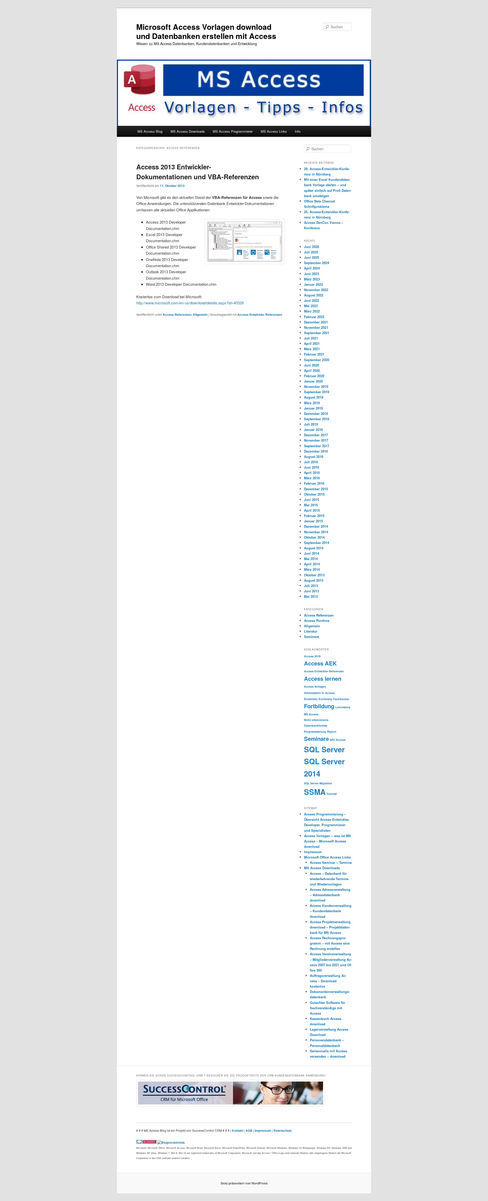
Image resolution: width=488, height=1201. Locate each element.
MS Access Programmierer (233, 131)
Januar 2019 (313, 408)
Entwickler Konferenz (318, 699)
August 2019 (313, 397)
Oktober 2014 (314, 537)
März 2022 (312, 311)
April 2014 (312, 564)
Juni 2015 (311, 499)
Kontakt (238, 1130)
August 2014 (313, 547)
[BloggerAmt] (171, 1142)
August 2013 (313, 580)
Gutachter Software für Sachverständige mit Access (327, 1008)
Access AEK (320, 663)
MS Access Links (274, 131)
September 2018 (316, 418)
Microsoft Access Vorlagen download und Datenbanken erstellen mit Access (206, 31)
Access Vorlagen (315, 686)
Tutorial (332, 794)
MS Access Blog (150, 131)
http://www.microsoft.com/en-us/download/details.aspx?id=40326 (190, 302)
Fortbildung (319, 706)
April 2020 (312, 370)
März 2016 (312, 477)
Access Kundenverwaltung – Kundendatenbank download (331, 911)
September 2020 (316, 359)
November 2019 (316, 386)
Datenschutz (282, 1130)
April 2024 (312, 268)
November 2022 (316, 289)
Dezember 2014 (316, 526)
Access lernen (322, 678)
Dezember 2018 (316, 413)
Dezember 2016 (316, 451)
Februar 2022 (314, 316)
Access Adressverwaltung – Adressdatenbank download (330, 895)
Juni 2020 (311, 365)
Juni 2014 (311, 553)
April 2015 (312, 510)
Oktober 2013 (314, 574)
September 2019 (316, 391)
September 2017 (316, 445)
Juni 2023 (311, 273)
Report (331, 731)
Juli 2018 (311, 424)
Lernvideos (342, 707)
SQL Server (324, 749)
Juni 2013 (311, 591)
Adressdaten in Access (319, 693)
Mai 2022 (311, 305)
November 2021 (316, 327)
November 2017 (316, 440)
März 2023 (312, 279)
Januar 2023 (313, 284)
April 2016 (312, 472)
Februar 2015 (314, 515)
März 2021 (312, 348)
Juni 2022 (311, 300)
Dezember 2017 (316, 434)
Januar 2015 (313, 520)
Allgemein (200, 314)
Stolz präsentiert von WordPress (244, 1183)
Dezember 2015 (316, 488)
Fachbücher (341, 699)
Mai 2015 (311, 504)
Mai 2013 (311, 596)
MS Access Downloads (188, 131)
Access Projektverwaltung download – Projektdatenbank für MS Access (330, 927)
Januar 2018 (313, 429)
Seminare (311, 636)
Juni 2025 (311, 257)
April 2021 (312, 343)
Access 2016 (312, 656)
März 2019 (312, 402)
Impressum (313, 851)
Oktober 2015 (314, 494)
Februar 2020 (314, 375)
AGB (249, 1130)
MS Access (311, 714)
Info (297, 131)
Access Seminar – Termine (331, 862)
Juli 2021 (311, 338)
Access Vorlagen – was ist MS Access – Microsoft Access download (327, 841)
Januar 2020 (313, 381)
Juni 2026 (311, 246)
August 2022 (313, 295)
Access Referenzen (177, 314)
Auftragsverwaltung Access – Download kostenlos (328, 981)
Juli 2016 (311, 461)
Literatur (310, 631)
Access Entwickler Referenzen (259, 314)
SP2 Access (337, 740)
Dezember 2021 (316, 322)
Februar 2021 (314, 354)
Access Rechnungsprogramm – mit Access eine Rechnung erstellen (330, 943)
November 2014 (316, 531)
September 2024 (316, 262)
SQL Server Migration (318, 783)
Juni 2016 (311, 467)
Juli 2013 (311, 585)
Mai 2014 (311, 558)
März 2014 (312, 569)
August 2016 (313, 456)
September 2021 (316, 332)
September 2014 (316, 542)
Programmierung (315, 731)
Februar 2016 (314, 483)
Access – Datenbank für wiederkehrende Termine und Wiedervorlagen (329, 878)
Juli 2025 (311, 252)
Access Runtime (316, 620)
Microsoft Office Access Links (327, 857)
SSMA (315, 791)
